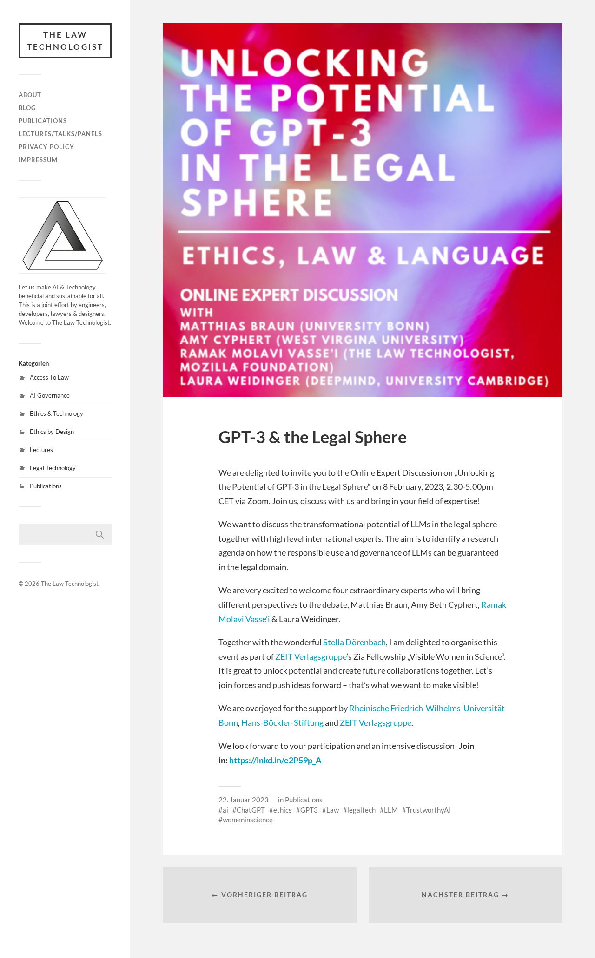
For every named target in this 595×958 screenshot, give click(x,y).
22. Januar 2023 (243, 799)
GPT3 (309, 810)
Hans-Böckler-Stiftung (282, 722)
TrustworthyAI (428, 810)
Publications (43, 121)
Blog (27, 108)
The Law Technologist (65, 41)
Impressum (38, 160)
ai (225, 810)
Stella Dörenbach (354, 642)
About (30, 94)
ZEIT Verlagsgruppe (310, 656)
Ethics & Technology (56, 413)
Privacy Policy (46, 147)
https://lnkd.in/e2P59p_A (275, 760)
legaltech (361, 810)
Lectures (41, 449)
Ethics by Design (52, 431)
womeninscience (248, 819)
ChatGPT (251, 810)
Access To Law (49, 377)
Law (332, 810)
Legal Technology (53, 468)
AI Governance (50, 395)
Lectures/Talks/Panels (60, 134)
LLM (391, 810)
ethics (282, 810)
